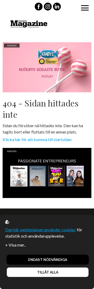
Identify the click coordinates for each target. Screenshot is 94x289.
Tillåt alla (47, 272)
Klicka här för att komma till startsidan (37, 139)
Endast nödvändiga (47, 260)
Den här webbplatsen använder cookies (40, 229)
